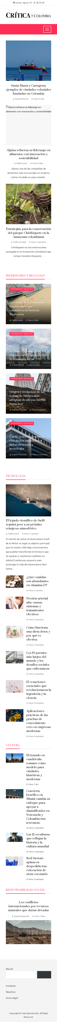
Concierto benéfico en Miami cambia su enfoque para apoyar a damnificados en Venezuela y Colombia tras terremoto (38, 807)
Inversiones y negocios (22, 289)
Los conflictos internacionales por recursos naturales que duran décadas (28, 906)
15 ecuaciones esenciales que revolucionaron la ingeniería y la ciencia (38, 690)
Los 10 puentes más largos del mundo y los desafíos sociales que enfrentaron (37, 661)
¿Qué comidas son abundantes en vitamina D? (37, 581)
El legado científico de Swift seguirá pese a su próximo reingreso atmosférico (25, 524)
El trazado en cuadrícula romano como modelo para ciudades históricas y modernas (36, 767)
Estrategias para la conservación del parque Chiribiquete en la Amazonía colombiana (28, 233)
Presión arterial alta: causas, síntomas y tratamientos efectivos (37, 606)
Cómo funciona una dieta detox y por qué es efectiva (38, 634)
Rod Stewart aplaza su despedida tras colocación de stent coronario (37, 866)
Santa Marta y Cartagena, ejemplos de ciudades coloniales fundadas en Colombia (28, 90)
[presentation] (8, 925)
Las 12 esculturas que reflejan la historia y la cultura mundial (38, 840)
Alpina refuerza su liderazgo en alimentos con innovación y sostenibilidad (28, 154)
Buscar (9, 968)
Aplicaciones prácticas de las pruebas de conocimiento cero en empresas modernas (38, 721)
